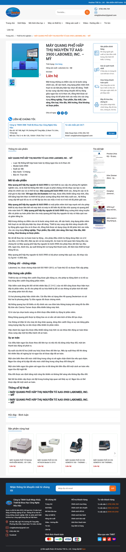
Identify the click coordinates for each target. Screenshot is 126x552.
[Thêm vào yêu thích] (40, 75)
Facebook (12, 535)
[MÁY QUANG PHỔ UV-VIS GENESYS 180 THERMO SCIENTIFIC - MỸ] (104, 446)
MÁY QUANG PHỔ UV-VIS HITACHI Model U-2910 (47, 461)
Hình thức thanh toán (78, 522)
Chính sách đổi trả (77, 511)
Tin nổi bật (98, 149)
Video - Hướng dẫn (91, 23)
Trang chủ (10, 23)
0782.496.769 (104, 9)
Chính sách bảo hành (78, 515)
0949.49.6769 (113, 512)
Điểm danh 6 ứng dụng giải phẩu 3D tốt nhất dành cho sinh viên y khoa (112, 219)
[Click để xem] (25, 60)
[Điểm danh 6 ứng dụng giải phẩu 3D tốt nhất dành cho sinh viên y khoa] (99, 223)
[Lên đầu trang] (121, 536)
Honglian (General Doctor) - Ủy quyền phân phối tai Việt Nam (111, 192)
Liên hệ (10, 30)
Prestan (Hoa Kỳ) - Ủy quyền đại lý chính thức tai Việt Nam (112, 155)
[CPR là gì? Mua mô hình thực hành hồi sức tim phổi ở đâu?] (99, 211)
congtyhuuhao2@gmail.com (105, 15)
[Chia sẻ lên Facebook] (58, 113)
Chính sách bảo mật (78, 519)
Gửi (112, 488)
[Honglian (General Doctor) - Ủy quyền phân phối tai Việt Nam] (99, 197)
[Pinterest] (62, 113)
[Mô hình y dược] (100, 539)
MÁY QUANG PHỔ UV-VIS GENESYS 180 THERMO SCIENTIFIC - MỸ (103, 461)
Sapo (84, 549)
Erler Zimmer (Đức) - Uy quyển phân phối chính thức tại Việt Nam (112, 176)
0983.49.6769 (113, 508)
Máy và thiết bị (54, 23)
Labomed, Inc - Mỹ (65, 68)
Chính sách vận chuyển (79, 508)
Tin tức (107, 23)
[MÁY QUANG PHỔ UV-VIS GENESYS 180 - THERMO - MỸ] (76, 446)
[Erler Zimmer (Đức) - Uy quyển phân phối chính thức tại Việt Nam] (99, 181)
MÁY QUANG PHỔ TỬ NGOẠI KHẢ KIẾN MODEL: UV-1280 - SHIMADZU (21, 461)
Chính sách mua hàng (78, 504)
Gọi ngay (112, 133)
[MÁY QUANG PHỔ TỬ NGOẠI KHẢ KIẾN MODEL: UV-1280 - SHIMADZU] (21, 446)
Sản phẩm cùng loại (18, 428)
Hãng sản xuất (72, 23)
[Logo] (19, 12)
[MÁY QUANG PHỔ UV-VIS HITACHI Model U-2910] (49, 446)
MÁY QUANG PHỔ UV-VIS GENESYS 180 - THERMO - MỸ (75, 461)
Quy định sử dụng (77, 526)
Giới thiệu (21, 23)
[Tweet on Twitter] (66, 113)
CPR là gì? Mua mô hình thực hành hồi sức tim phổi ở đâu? (112, 208)
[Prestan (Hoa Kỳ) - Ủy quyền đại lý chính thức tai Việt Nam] (99, 162)
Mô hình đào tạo (36, 23)
